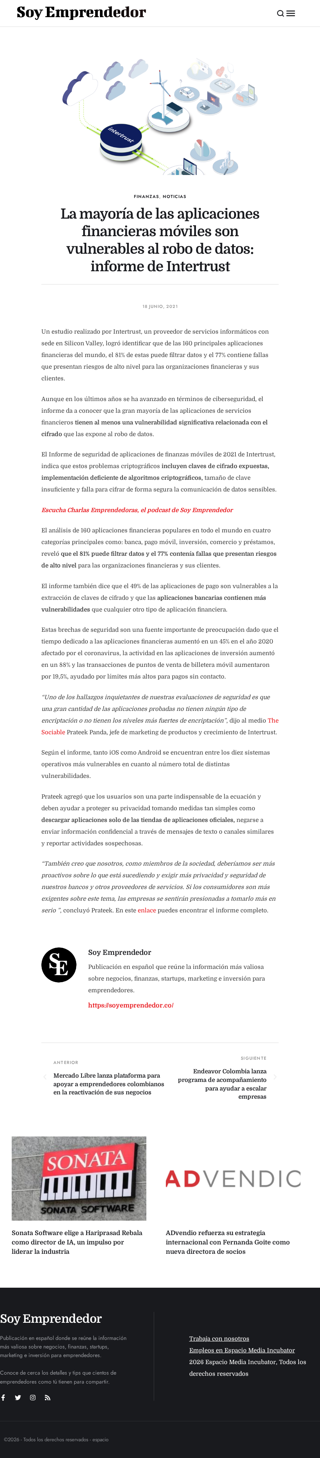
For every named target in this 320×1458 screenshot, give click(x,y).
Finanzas (146, 196)
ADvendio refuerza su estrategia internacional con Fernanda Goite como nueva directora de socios (228, 1242)
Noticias (175, 196)
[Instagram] (33, 1397)
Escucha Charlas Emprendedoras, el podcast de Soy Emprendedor (137, 510)
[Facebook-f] (3, 1397)
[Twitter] (18, 1397)
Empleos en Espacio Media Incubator (242, 1350)
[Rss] (47, 1397)
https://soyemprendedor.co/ (131, 1005)
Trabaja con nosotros (219, 1338)
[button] (280, 13)
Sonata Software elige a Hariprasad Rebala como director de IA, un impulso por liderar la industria (77, 1242)
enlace (147, 910)
